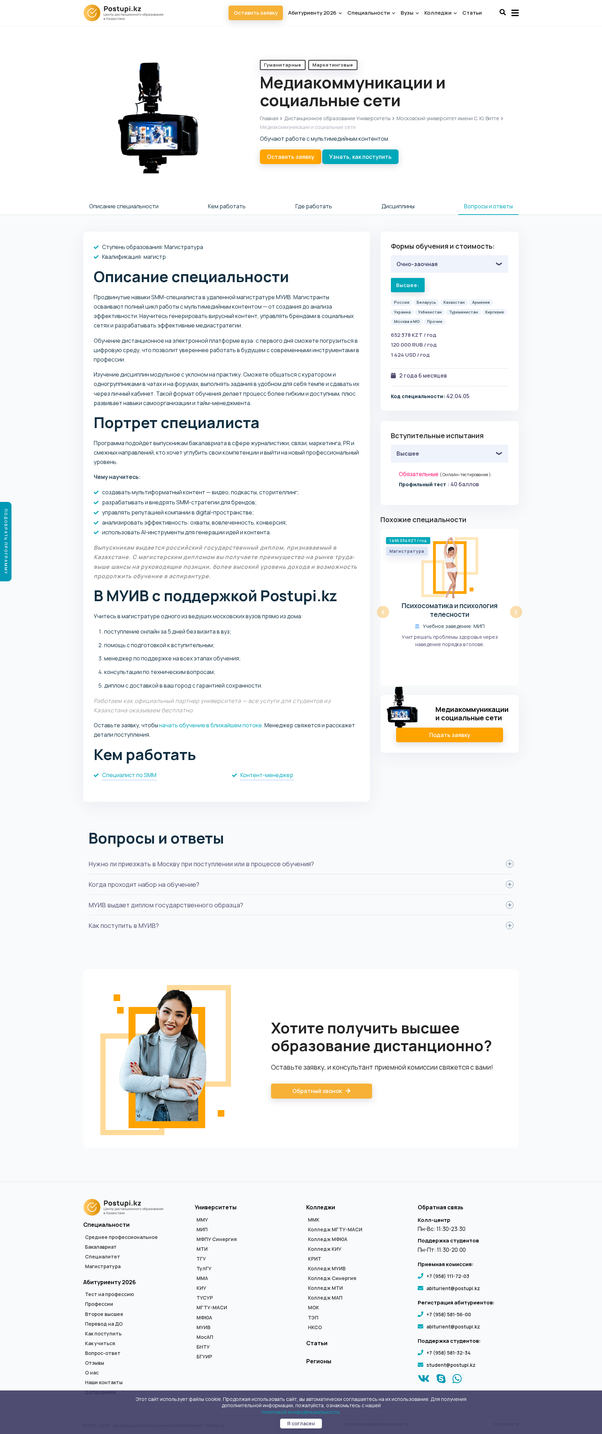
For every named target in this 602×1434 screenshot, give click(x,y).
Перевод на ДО (104, 1324)
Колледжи (438, 12)
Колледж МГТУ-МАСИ (335, 1229)
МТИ (202, 1249)
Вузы (408, 12)
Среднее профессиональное (121, 1237)
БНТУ (203, 1347)
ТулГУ (203, 1268)
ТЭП (313, 1317)
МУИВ (203, 1327)
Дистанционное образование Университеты (337, 118)
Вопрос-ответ (103, 1353)
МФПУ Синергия (216, 1239)
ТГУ (201, 1259)
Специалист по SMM (129, 775)
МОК (313, 1307)
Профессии (99, 1304)
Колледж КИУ (324, 1249)
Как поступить (103, 1333)
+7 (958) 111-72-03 (447, 1276)
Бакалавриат (101, 1247)
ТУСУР (204, 1298)
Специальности (369, 12)
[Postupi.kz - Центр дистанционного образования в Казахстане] (126, 13)
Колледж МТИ (325, 1288)
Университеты (216, 1207)
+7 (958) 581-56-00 (448, 1314)
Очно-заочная (417, 264)
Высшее (407, 453)
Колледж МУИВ (327, 1268)
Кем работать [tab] (227, 206)
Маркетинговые (332, 65)
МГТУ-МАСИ (211, 1307)
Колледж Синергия (332, 1278)
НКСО (315, 1327)
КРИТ (314, 1259)
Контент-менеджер (266, 775)
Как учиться (100, 1343)
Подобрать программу (6, 541)
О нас (92, 1372)
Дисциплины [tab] (398, 206)
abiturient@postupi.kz (453, 1288)
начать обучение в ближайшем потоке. (211, 725)
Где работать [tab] (313, 206)
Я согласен (301, 1423)
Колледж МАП (325, 1298)
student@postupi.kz (451, 1365)
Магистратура (103, 1266)
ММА (202, 1278)
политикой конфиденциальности (300, 1412)
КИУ (201, 1288)
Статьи (472, 12)
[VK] (424, 1380)
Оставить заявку (256, 12)
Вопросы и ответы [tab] (488, 206)
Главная (269, 118)
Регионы (318, 1361)
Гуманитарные (282, 65)
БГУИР (204, 1356)
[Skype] (441, 1380)
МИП (202, 1229)
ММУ (202, 1220)
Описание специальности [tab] (124, 206)
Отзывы (94, 1363)
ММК (313, 1220)
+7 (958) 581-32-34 (448, 1352)
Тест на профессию (109, 1294)
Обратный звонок (317, 1091)
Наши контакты (104, 1382)
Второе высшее (104, 1314)
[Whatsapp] (457, 1380)
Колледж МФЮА (327, 1239)
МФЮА (204, 1317)
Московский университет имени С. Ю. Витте (447, 118)
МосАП (204, 1337)
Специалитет (102, 1256)
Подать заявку (449, 735)
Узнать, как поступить (360, 157)
